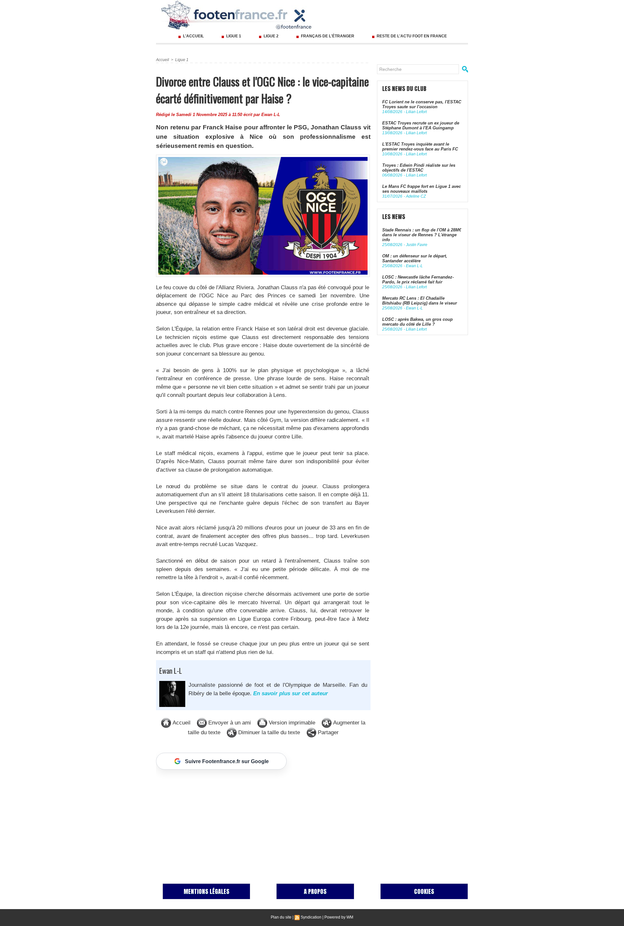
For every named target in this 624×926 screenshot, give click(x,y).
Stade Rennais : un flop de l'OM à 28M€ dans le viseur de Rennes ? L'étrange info (421, 235)
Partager (327, 732)
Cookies (424, 891)
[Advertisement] (263, 820)
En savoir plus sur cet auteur (290, 693)
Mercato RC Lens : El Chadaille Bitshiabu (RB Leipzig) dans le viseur (419, 301)
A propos (315, 891)
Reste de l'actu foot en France (411, 36)
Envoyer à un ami (229, 723)
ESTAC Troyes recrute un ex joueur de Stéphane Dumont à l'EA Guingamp (420, 125)
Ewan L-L (270, 114)
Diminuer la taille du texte (268, 732)
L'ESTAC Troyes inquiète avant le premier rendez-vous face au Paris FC (420, 146)
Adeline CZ (416, 196)
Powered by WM (338, 917)
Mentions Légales (206, 891)
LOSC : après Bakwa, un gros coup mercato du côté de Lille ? (417, 322)
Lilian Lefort (416, 112)
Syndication (311, 917)
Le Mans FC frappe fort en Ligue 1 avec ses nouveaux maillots (421, 189)
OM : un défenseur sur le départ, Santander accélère (414, 258)
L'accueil (193, 36)
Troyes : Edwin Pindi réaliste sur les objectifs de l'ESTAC (418, 168)
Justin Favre (416, 244)
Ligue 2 (271, 36)
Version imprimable (291, 723)
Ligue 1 (233, 36)
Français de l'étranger (327, 36)
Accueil (162, 60)
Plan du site (281, 917)
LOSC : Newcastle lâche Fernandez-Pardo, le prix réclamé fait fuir (418, 279)
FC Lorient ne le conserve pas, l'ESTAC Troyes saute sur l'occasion (421, 104)
